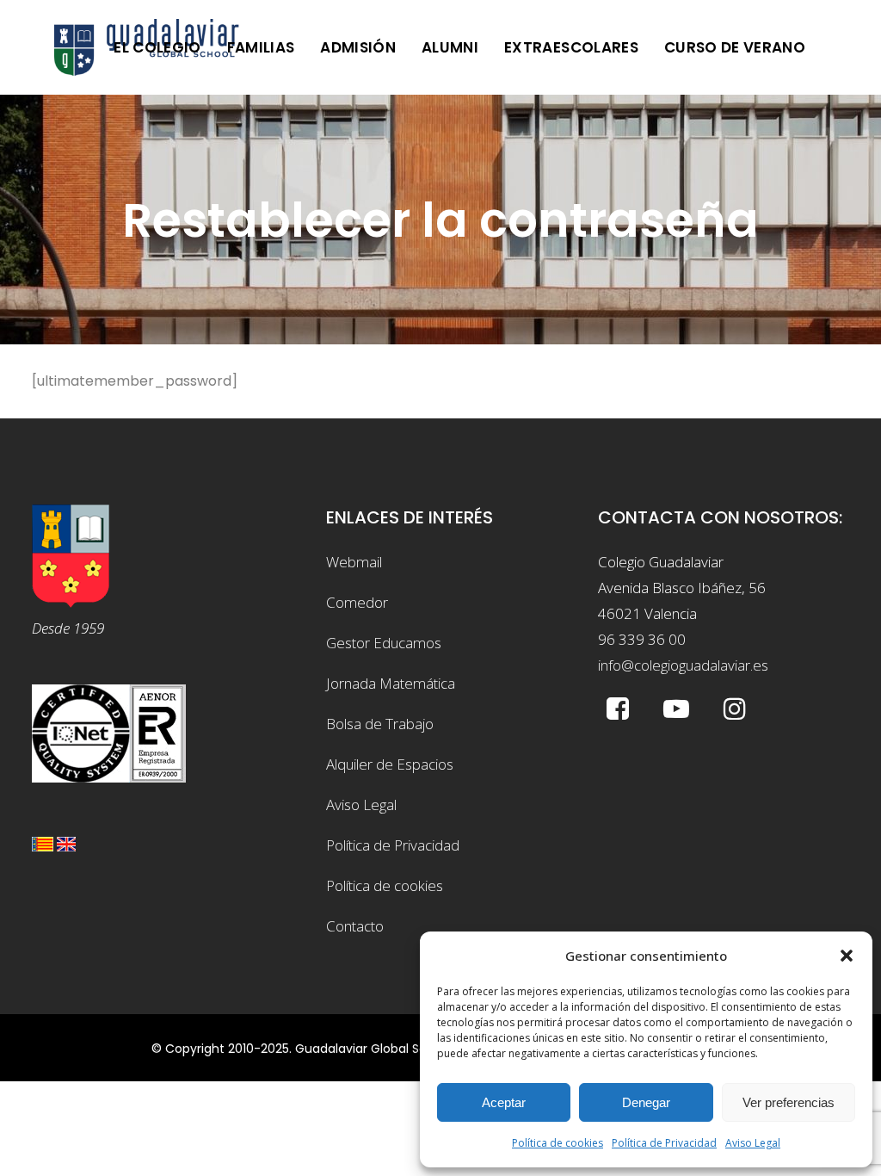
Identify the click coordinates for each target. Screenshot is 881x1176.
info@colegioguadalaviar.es (683, 665)
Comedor (357, 602)
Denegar (646, 1102)
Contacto (355, 926)
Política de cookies (557, 1143)
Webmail (354, 562)
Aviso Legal (752, 1143)
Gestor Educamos (383, 643)
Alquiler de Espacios (389, 764)
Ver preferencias (788, 1102)
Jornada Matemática (390, 683)
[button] (846, 955)
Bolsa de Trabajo (380, 723)
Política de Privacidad (664, 1143)
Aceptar (504, 1102)
